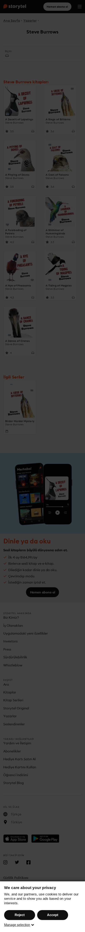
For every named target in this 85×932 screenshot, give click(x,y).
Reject (20, 915)
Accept (52, 915)
